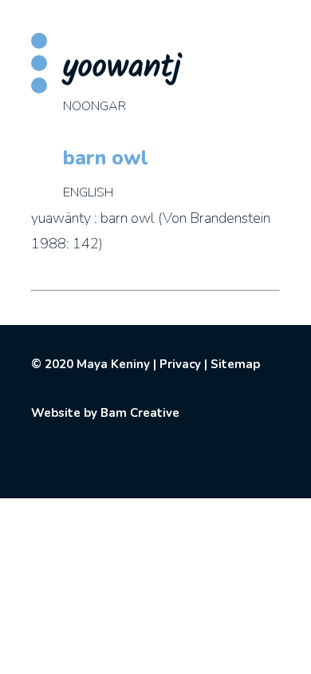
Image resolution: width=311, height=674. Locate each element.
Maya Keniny (113, 364)
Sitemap (235, 364)
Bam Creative (139, 413)
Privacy (180, 364)
